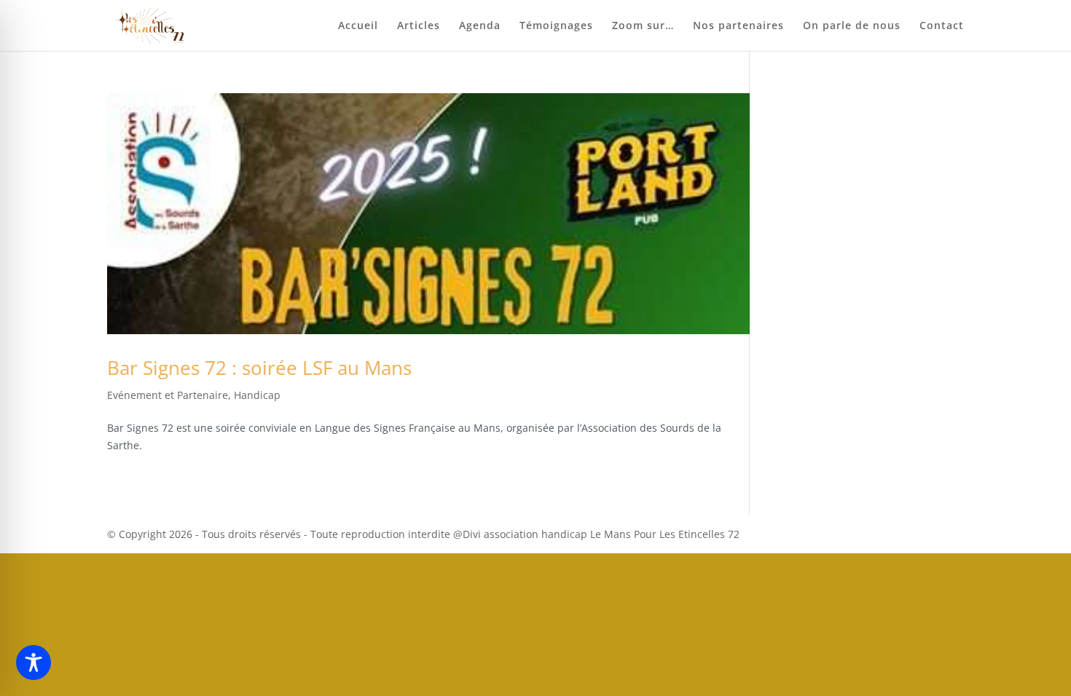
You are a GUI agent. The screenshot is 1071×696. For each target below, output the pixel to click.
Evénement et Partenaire (167, 395)
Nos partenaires (738, 26)
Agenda (480, 26)
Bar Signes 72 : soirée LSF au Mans (259, 368)
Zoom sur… (643, 26)
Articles (418, 26)
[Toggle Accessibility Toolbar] (33, 662)
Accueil (358, 26)
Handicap (257, 395)
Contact (941, 26)
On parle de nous (852, 26)
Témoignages (556, 26)
